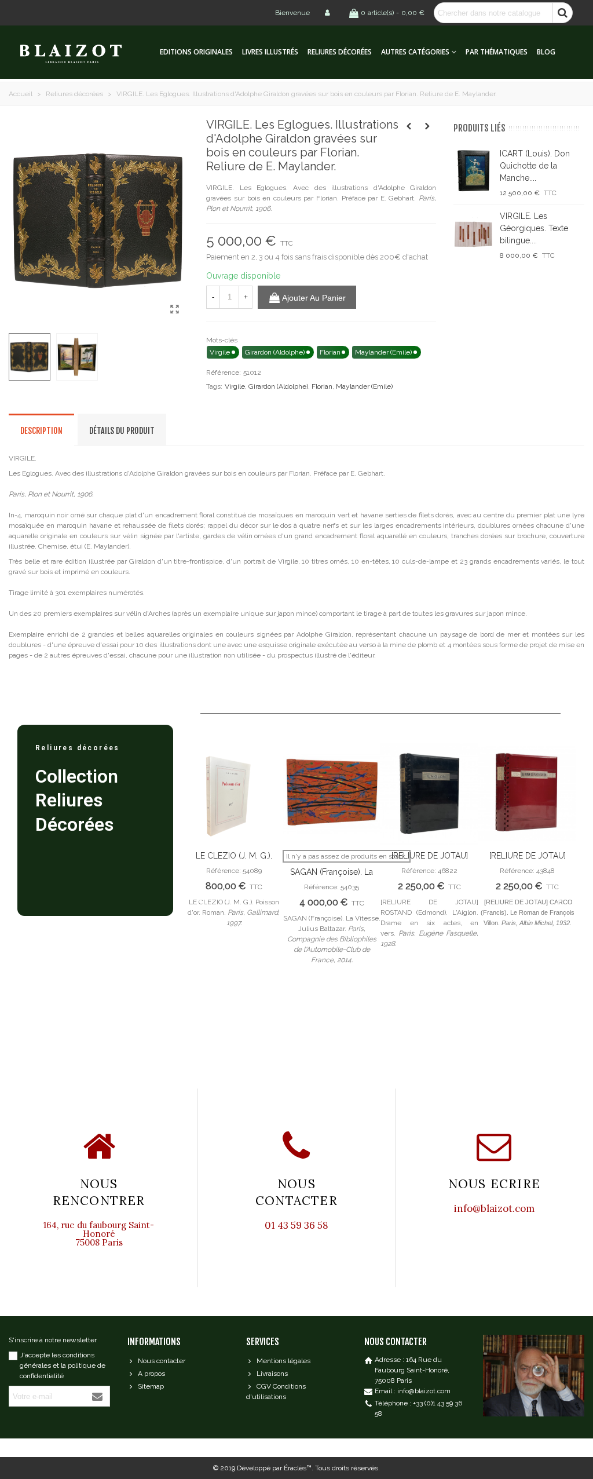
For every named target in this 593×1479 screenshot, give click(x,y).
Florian (322, 386)
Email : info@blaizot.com (413, 1391)
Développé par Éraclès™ (274, 1468)
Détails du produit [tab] (122, 431)
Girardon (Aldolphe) (278, 386)
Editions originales (196, 52)
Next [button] (558, 899)
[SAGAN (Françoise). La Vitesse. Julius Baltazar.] (331, 794)
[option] (234, 842)
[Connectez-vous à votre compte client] (328, 12)
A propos (151, 1374)
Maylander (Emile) (364, 386)
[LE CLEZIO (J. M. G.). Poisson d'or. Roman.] (234, 794)
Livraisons (272, 1374)
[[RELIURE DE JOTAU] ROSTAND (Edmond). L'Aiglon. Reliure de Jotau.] (429, 794)
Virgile (235, 386)
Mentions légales (283, 1361)
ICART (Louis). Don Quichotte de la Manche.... (535, 165)
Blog (546, 52)
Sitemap (151, 1386)
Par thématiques (497, 52)
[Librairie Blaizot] (81, 52)
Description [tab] (41, 431)
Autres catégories (415, 52)
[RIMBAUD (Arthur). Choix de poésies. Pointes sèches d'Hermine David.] (409, 126)
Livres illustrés (270, 52)
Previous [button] (202, 899)
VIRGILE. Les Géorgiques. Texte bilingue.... (534, 228)
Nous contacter (161, 1361)
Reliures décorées (340, 52)
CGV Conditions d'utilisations (276, 1391)
